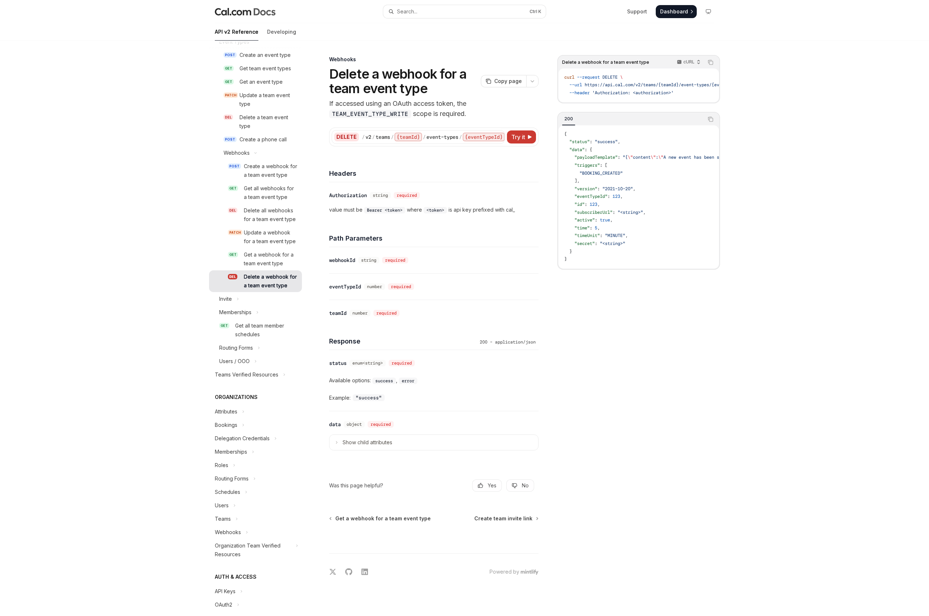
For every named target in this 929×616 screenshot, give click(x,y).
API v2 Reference (236, 32)
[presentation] (261, 328)
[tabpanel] (638, 197)
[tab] (568, 119)
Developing (281, 32)
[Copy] (498, 137)
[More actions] (532, 81)
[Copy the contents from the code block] (710, 62)
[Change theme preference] (708, 11)
